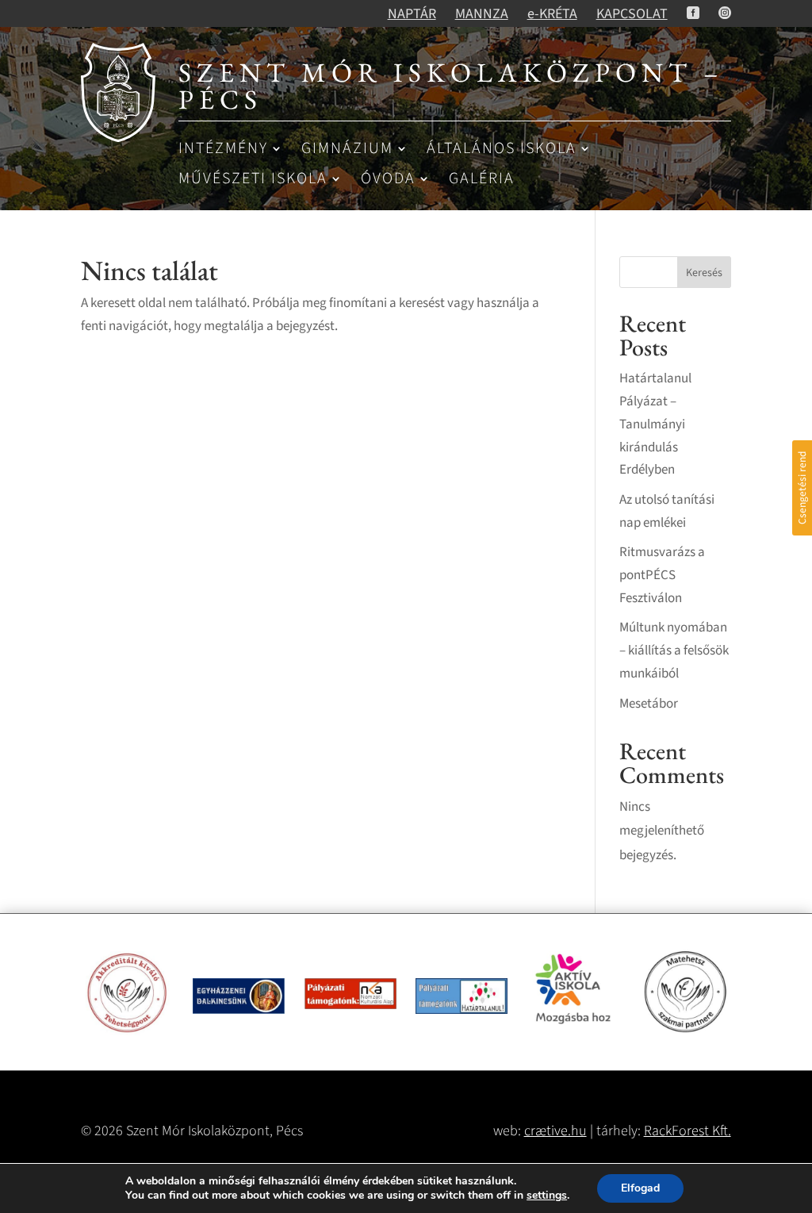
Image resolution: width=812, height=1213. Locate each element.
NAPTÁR (412, 14)
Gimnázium (347, 149)
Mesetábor (648, 703)
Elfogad (640, 1188)
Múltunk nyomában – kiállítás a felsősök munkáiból (674, 650)
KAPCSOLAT (632, 14)
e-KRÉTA (552, 14)
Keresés (704, 273)
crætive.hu (555, 1131)
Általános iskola (501, 149)
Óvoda (388, 180)
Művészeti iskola (252, 180)
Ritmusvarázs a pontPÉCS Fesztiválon (662, 575)
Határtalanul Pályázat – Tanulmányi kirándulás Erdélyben (655, 424)
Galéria (482, 180)
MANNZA (481, 14)
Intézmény (223, 149)
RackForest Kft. (687, 1131)
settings (547, 1195)
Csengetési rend (802, 487)
